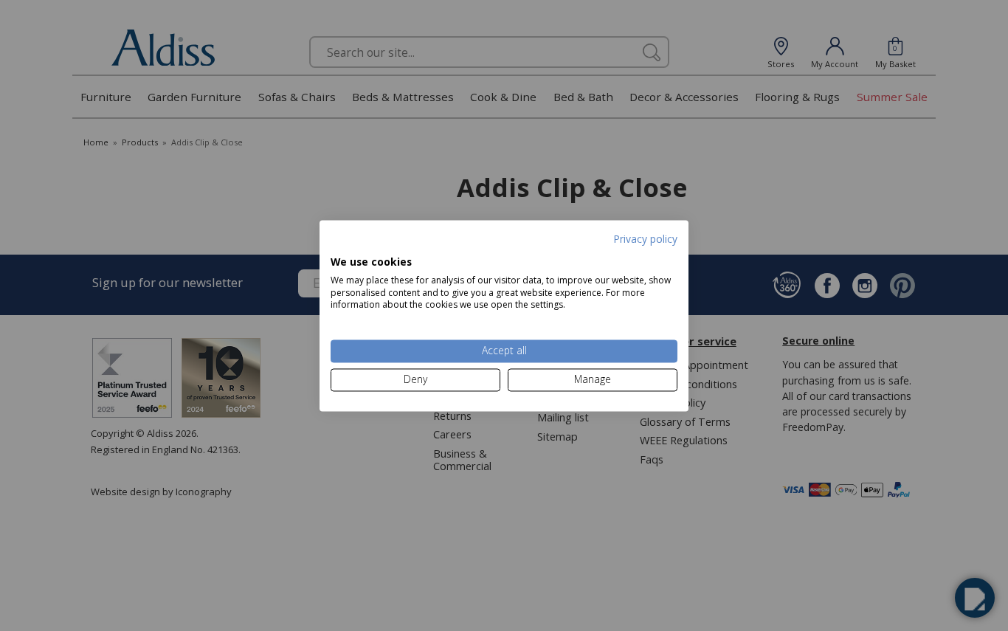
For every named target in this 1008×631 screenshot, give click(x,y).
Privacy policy (645, 239)
